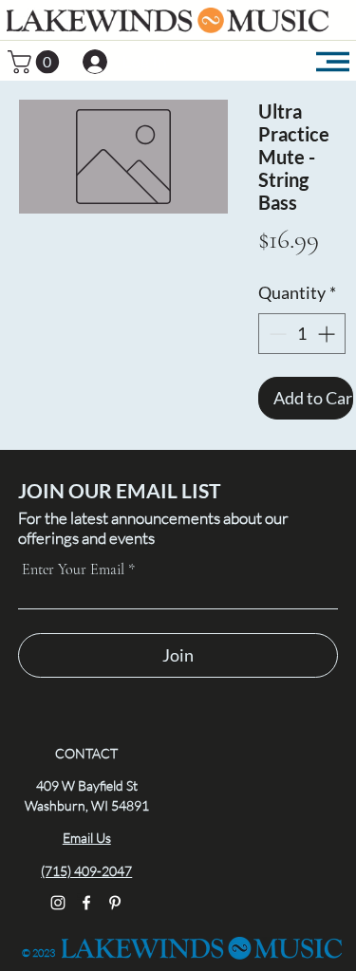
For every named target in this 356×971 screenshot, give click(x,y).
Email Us (87, 838)
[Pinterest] (114, 902)
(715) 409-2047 (86, 871)
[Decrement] (275, 333)
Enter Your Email (73, 569)
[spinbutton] (301, 333)
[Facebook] (86, 902)
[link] (36, 61)
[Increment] (328, 333)
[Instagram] (57, 902)
